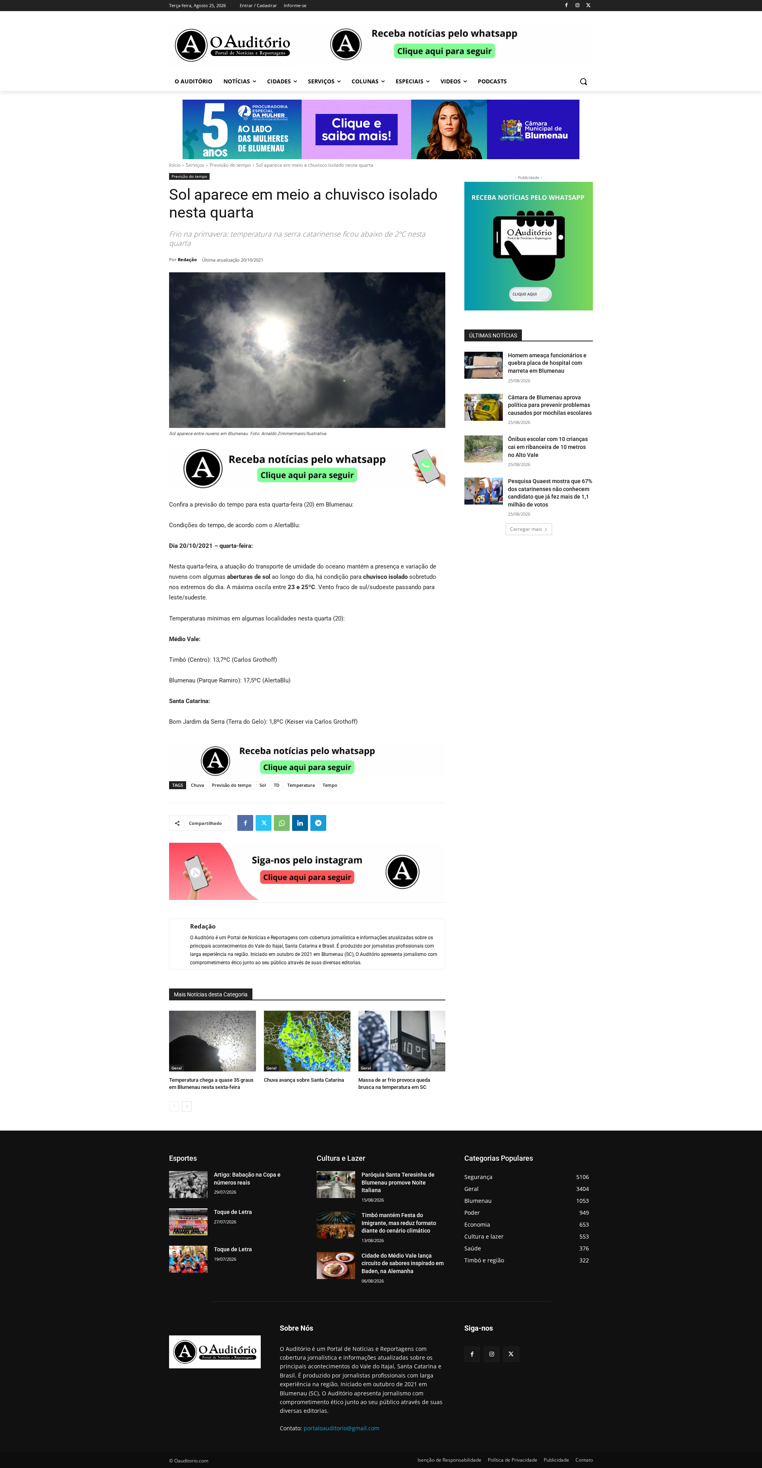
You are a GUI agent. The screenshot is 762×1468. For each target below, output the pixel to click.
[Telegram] (318, 823)
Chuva (197, 785)
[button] (583, 81)
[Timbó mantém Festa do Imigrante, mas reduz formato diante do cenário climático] (336, 1225)
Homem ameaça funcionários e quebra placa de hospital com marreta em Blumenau (547, 363)
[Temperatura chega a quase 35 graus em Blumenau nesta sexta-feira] (212, 1041)
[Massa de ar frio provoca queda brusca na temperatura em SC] (401, 1041)
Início (175, 165)
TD (276, 785)
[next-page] (187, 1106)
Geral (176, 1068)
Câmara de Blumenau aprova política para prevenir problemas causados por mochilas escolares (550, 405)
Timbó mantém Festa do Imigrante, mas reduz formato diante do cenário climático (399, 1223)
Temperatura (301, 785)
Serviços (195, 165)
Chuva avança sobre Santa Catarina (304, 1080)
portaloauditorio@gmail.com (341, 1428)
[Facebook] (566, 5)
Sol (263, 785)
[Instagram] (577, 5)
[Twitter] (588, 5)
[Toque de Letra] (188, 1221)
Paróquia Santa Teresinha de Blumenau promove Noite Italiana (398, 1182)
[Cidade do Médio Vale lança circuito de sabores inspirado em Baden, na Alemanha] (336, 1265)
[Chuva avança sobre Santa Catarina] (307, 1041)
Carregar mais (526, 529)
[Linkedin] (300, 823)
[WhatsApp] (282, 823)
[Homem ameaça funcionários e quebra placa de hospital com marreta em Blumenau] (483, 365)
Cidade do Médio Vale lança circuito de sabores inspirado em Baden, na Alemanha (403, 1263)
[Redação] (176, 944)
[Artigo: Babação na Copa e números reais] (188, 1184)
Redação (187, 259)
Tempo (330, 785)
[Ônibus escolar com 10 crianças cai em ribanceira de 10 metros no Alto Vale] (483, 448)
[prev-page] (174, 1106)
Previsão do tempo (230, 165)
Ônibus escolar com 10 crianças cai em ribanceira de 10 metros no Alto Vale (548, 447)
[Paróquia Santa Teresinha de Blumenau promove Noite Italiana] (336, 1184)
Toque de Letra (233, 1212)
